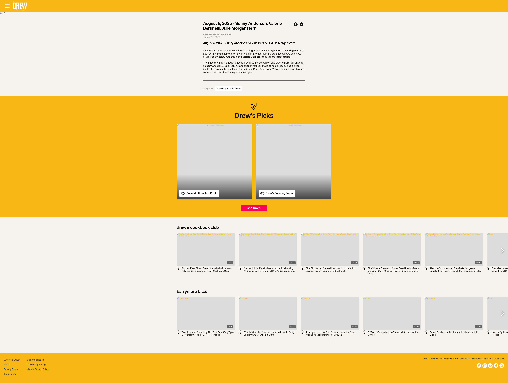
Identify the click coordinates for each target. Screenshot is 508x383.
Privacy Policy (11, 369)
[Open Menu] (7, 6)
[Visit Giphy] (501, 365)
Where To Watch (12, 359)
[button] (20, 6)
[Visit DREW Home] (20, 6)
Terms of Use (10, 374)
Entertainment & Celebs (229, 88)
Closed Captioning (36, 364)
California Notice (35, 359)
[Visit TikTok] (496, 365)
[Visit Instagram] (484, 365)
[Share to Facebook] (296, 24)
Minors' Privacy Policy (38, 369)
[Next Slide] (502, 250)
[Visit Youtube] (490, 365)
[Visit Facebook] (479, 365)
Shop (6, 364)
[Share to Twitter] (301, 24)
